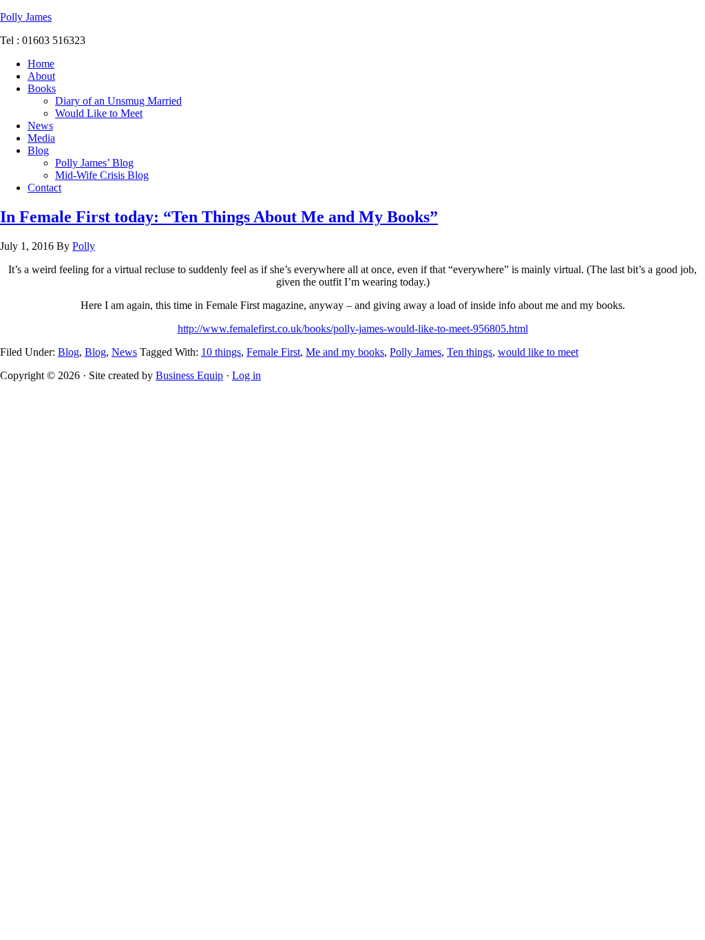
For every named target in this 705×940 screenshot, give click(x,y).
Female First (273, 352)
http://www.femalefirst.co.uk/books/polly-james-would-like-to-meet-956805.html (353, 328)
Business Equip (189, 375)
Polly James (26, 17)
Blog (68, 352)
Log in (246, 375)
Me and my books (345, 352)
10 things (221, 352)
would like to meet (538, 352)
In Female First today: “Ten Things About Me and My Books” (219, 217)
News (124, 352)
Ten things (469, 352)
